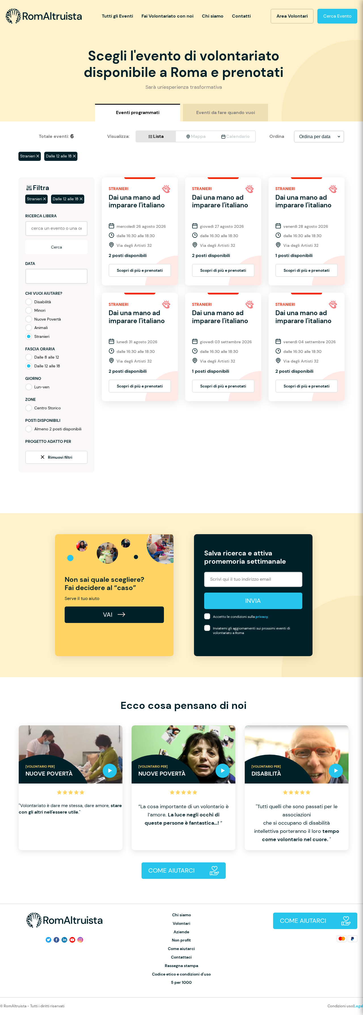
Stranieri (41, 336)
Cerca (56, 247)
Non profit (181, 940)
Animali (41, 327)
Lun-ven (41, 386)
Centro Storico (47, 407)
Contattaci (181, 957)
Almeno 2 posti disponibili (57, 428)
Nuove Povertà (47, 319)
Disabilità (42, 301)
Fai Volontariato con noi (167, 16)
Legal (358, 1006)
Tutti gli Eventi (117, 16)
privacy (262, 616)
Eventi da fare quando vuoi (225, 112)
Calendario (238, 136)
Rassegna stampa (181, 965)
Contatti (241, 16)
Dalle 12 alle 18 (47, 365)
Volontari (181, 923)
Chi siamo (212, 16)
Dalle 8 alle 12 (46, 357)
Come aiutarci (181, 948)
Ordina (276, 136)
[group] (70, 787)
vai (108, 614)
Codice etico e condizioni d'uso (181, 974)
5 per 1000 (181, 982)
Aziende (181, 932)
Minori (39, 310)
